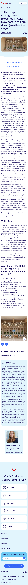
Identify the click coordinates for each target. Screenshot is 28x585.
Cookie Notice (21, 576)
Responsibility (5, 548)
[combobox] (14, 558)
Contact (3, 576)
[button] (14, 328)
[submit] (24, 558)
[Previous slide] (2, 344)
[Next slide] (6, 344)
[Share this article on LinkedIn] (26, 33)
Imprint (3, 579)
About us (4, 533)
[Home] (6, 3)
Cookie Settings (11, 579)
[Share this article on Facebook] (23, 33)
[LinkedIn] (23, 572)
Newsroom (4, 538)
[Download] (24, 339)
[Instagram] (26, 572)
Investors (4, 543)
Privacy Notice (12, 576)
